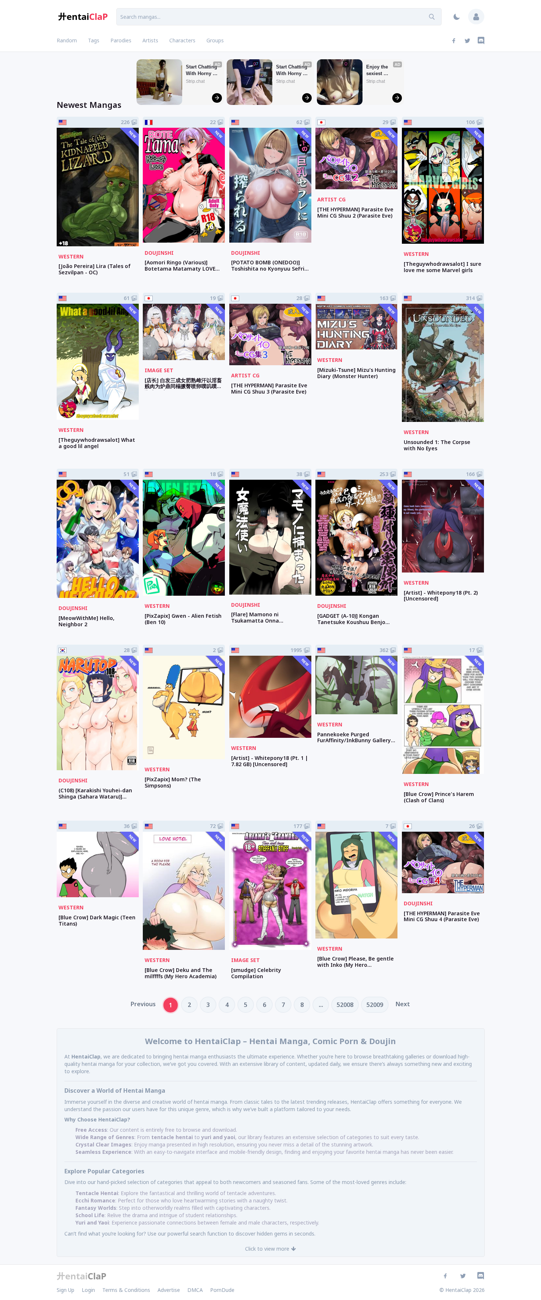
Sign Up (65, 1289)
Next (403, 1004)
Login (88, 1289)
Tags (93, 40)
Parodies (120, 40)
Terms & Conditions (126, 1289)
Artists (150, 40)
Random (67, 40)
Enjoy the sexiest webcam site (380, 70)
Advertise (169, 1289)
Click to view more (267, 1248)
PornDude (222, 1289)
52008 (345, 1005)
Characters (182, 40)
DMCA (195, 1289)
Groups (215, 40)
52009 (375, 1005)
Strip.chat (195, 81)
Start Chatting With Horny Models (202, 70)
